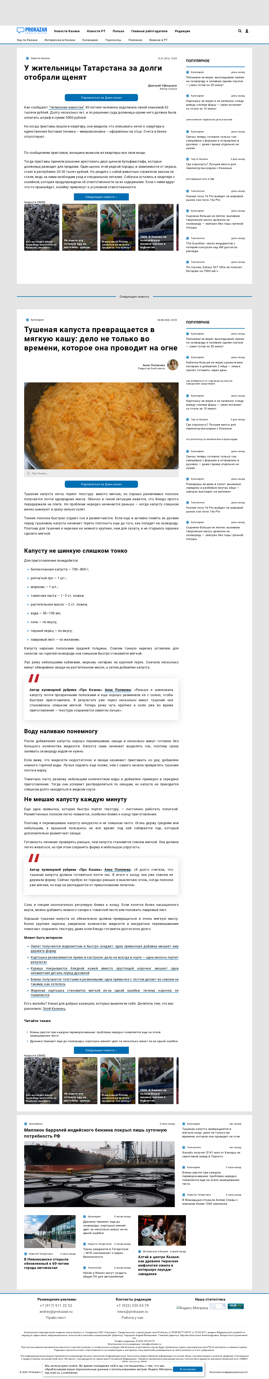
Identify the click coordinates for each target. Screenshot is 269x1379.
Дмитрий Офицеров (162, 85)
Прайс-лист (56, 1318)
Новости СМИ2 (35, 202)
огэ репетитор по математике (203, 439)
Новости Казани (40, 58)
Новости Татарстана (199, 1194)
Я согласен (188, 1369)
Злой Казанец (54, 1008)
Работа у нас (133, 1318)
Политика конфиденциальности (228, 1372)
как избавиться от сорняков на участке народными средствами (209, 382)
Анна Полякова (154, 365)
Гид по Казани (199, 159)
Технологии (198, 191)
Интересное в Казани (155, 1251)
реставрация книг (196, 179)
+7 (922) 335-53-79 (133, 1305)
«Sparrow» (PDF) (138, 1362)
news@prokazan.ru (132, 1312)
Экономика (35, 1123)
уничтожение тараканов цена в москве (209, 119)
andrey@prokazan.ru (56, 1312)
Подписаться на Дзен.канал (101, 97)
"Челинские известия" (67, 107)
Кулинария (197, 72)
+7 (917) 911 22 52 (56, 1305)
